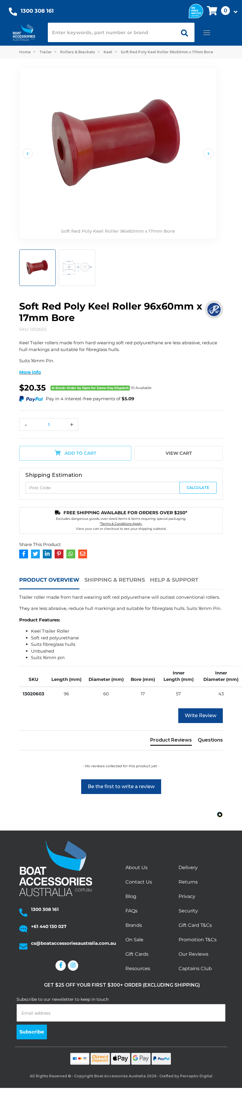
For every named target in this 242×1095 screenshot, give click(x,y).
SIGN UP (172, 587)
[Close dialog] (218, 507)
